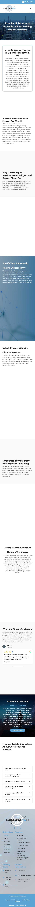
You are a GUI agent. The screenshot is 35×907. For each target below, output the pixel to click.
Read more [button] (7, 662)
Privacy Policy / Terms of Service (17, 896)
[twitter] (17, 828)
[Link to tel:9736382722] (23, 2)
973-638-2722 (28, 2)
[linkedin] (20, 828)
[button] (17, 769)
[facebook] (14, 828)
